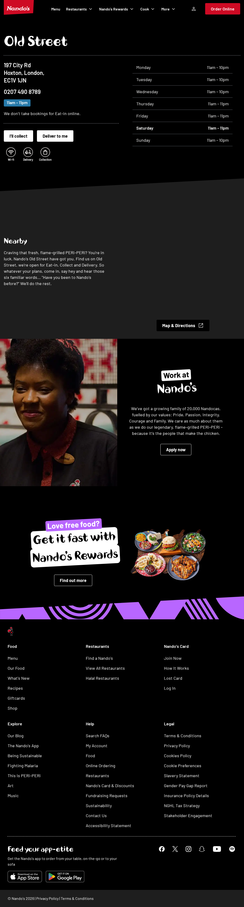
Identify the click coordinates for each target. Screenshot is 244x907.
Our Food (16, 668)
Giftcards (16, 698)
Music (13, 795)
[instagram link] (188, 849)
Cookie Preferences (182, 765)
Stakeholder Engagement (188, 815)
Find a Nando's (99, 658)
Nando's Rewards (113, 9)
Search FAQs (97, 735)
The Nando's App (23, 745)
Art (11, 785)
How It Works (176, 668)
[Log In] (193, 9)
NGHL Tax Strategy (182, 805)
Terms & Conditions (182, 735)
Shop (12, 708)
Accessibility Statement (108, 825)
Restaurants (76, 9)
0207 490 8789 (22, 91)
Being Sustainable (25, 755)
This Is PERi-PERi (24, 775)
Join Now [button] (173, 658)
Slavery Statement (181, 775)
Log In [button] (170, 688)
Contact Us (96, 815)
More (165, 9)
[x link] (175, 849)
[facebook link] (162, 849)
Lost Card (173, 678)
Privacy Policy (177, 745)
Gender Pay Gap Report (186, 785)
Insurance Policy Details (186, 795)
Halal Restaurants (102, 678)
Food (90, 755)
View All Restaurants (105, 668)
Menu (55, 9)
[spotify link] (232, 849)
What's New (19, 678)
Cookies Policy (177, 755)
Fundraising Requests (106, 795)
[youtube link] (217, 849)
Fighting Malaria (23, 765)
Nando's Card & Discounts (110, 785)
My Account (96, 745)
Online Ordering (100, 765)
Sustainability (99, 805)
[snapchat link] (202, 849)
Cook (144, 9)
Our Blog (16, 735)
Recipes (15, 688)
